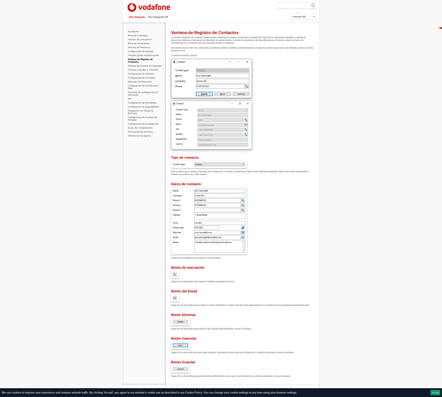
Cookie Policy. (194, 392)
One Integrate (137, 17)
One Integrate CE (158, 17)
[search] (297, 5)
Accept (435, 392)
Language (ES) (303, 17)
